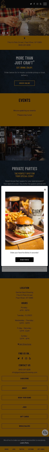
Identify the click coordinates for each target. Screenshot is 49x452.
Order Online (24, 260)
